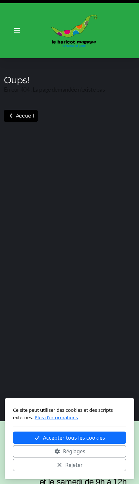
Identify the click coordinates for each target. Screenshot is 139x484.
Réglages (74, 451)
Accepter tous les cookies (74, 437)
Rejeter (74, 464)
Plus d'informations (56, 417)
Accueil (24, 116)
